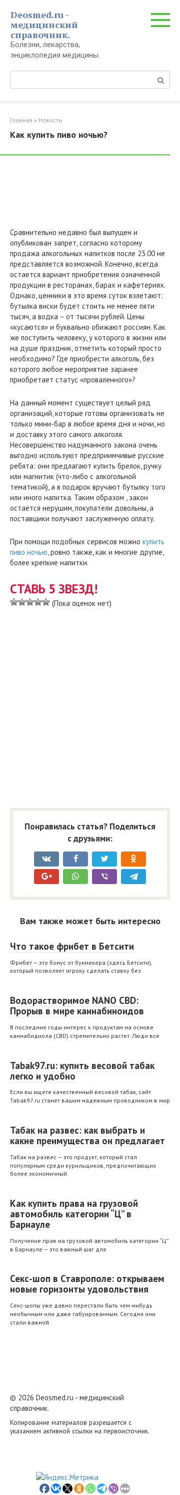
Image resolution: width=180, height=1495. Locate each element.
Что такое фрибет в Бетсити (72, 946)
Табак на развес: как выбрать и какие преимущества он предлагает (87, 1135)
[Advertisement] (90, 195)
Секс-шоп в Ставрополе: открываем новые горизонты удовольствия (87, 1283)
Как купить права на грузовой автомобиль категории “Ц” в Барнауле (74, 1213)
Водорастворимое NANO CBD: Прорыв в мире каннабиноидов (77, 1005)
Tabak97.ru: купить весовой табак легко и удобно (82, 1070)
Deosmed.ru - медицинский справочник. (44, 25)
